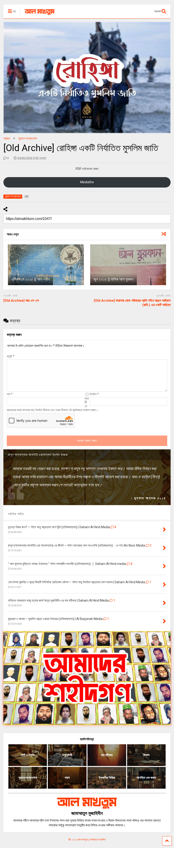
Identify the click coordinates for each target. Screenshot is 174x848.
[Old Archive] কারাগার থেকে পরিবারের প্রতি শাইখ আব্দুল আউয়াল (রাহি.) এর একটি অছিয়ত (132, 303)
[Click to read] (46, 264)
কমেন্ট (10, 356)
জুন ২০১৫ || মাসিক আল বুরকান (113, 279)
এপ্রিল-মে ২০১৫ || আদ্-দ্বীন (30, 279)
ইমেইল (94, 394)
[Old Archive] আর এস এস (21, 301)
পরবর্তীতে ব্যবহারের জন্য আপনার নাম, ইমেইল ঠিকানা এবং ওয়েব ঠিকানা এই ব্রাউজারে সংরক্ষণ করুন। (52, 404)
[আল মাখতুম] (37, 15)
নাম (9, 394)
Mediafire (87, 182)
